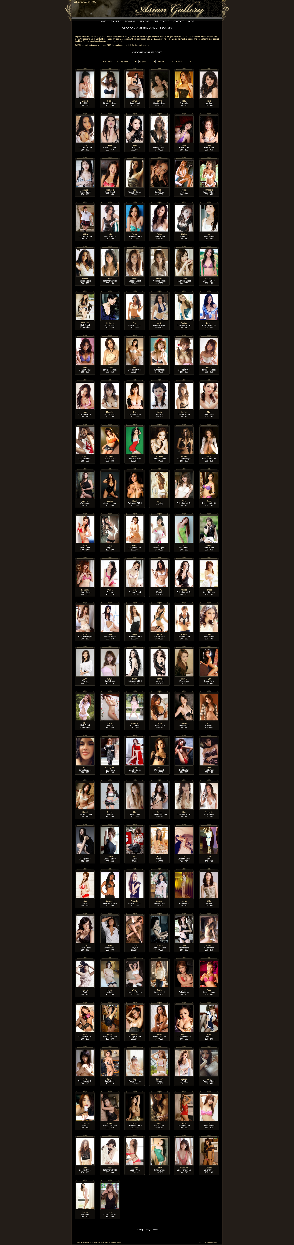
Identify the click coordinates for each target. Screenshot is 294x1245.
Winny (134, 990)
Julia (110, 145)
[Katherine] (109, 428)
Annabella (209, 190)
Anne (110, 279)
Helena (184, 768)
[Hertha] (159, 650)
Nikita (209, 901)
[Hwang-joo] (109, 739)
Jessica (135, 1168)
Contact (178, 21)
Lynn (85, 679)
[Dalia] (85, 1139)
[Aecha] (159, 605)
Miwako (209, 457)
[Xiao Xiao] (85, 294)
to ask (119, 41)
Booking (130, 21)
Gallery (116, 21)
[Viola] (159, 472)
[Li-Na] (109, 961)
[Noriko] (184, 205)
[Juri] (159, 339)
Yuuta (209, 990)
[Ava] (208, 1050)
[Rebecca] (134, 1005)
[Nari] (134, 339)
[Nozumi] (184, 428)
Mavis (134, 279)
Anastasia (209, 812)
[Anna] (159, 1094)
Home (103, 21)
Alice (135, 190)
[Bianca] (208, 1139)
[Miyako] (134, 72)
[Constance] (85, 1094)
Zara (184, 145)
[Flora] (109, 916)
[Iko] (134, 1050)
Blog (191, 21)
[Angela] (159, 872)
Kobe (209, 501)
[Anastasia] (208, 783)
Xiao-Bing (184, 1168)
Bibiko (85, 234)
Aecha (159, 634)
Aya (184, 945)
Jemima (85, 279)
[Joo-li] (208, 828)
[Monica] (109, 472)
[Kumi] (85, 383)
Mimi (159, 768)
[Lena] (134, 739)
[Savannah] (109, 872)
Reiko (208, 145)
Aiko (110, 1168)
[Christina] (109, 294)
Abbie (109, 1123)
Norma (135, 545)
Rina (209, 768)
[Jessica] (134, 1139)
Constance (85, 1123)
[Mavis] (134, 250)
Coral (134, 501)
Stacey (85, 1212)
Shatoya (159, 457)
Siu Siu (184, 679)
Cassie (135, 145)
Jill (184, 857)
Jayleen (159, 945)
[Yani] (134, 828)
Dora (184, 545)
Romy (159, 590)
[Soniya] (159, 1005)
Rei (134, 412)
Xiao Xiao (85, 323)
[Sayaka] (159, 116)
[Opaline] (184, 294)
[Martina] (159, 250)
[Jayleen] (159, 916)
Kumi (85, 412)
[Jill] (184, 828)
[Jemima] (85, 250)
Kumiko (184, 723)
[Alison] (208, 916)
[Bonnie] (85, 72)
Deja (184, 368)
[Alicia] (208, 72)
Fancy (134, 634)
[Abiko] (208, 1005)
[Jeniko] (184, 1050)
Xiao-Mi (110, 1079)
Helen (85, 723)
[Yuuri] (85, 605)
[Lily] (134, 783)
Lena (134, 768)
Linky (110, 234)
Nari (134, 368)
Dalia (85, 1168)
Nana (85, 368)
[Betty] (159, 828)
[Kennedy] (85, 561)
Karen (208, 634)
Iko (134, 1079)
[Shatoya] (159, 428)
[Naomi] (85, 783)
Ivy (209, 234)
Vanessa (209, 279)
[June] (85, 828)
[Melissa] (208, 516)
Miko (135, 590)
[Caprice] (109, 339)
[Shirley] (159, 1139)
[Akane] (184, 250)
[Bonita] (159, 72)
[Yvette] (159, 294)
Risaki (109, 101)
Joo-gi (109, 545)
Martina (159, 279)
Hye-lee (184, 901)
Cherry (184, 634)
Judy (85, 945)
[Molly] (184, 961)
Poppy (110, 1034)
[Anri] (159, 516)
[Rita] (184, 72)
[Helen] (85, 694)
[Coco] (208, 1094)
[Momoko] (109, 383)
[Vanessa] (208, 250)
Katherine (110, 457)
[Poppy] (109, 1005)
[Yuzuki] (109, 650)
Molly (184, 990)
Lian (110, 1212)
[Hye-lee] (184, 872)
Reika (159, 234)
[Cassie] (134, 116)
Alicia (209, 101)
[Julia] (109, 116)
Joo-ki (159, 990)
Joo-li (209, 857)
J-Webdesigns (212, 1242)
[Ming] (85, 1050)
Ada (134, 323)
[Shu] (85, 872)
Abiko (209, 1034)
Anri (159, 545)
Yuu (85, 145)
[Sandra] (85, 428)
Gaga (109, 723)
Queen (159, 812)
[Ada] (134, 294)
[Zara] (184, 116)
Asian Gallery (86, 1242)
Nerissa (209, 590)
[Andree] (184, 561)
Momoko (109, 412)
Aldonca (184, 1034)
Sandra (85, 457)
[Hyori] (208, 650)
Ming (85, 1079)
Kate (184, 1123)
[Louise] (109, 828)
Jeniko (184, 1079)
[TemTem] (159, 1050)
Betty (159, 857)
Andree (184, 590)
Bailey (208, 323)
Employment (161, 21)
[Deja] (184, 339)
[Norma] (134, 516)
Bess (110, 634)
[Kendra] (85, 961)
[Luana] (208, 339)
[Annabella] (208, 161)
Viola (159, 502)
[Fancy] (134, 605)
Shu (85, 901)
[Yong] (85, 516)
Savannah (110, 901)
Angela (159, 901)
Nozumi (184, 457)
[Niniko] (109, 783)
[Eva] (208, 694)
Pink (159, 190)
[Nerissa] (208, 561)
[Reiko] (208, 116)
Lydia (159, 412)
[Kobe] (208, 472)
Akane (184, 279)
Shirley (159, 1168)
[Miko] (134, 561)
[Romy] (159, 561)
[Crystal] (134, 916)
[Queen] (159, 783)
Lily (134, 812)
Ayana (110, 590)
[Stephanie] (109, 161)
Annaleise (134, 457)
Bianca (209, 1168)
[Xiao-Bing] (184, 1139)
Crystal (135, 945)
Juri (159, 368)
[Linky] (109, 205)
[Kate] (184, 1094)
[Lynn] (85, 650)
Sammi (135, 1123)
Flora (110, 945)
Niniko (110, 812)
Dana (134, 679)
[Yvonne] (85, 472)
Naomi (85, 812)
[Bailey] (208, 294)
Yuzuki (110, 679)
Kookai (184, 412)
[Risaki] (109, 72)
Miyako (135, 101)
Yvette (159, 323)
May (209, 412)
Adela (85, 768)
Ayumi (134, 234)
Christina (110, 323)
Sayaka (159, 145)
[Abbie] (109, 1094)
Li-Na (109, 990)
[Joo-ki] (159, 961)
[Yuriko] (184, 161)
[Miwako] (208, 428)
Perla (85, 1034)
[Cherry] (184, 605)
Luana (209, 368)
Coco (209, 1123)
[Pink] (159, 161)
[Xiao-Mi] (109, 1050)
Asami (85, 190)
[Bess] (109, 605)
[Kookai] (184, 383)
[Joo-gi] (109, 516)
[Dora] (184, 516)
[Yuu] (85, 116)
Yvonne (85, 501)
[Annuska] (134, 872)
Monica (110, 501)
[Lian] (109, 1183)
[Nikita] (208, 872)
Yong (85, 545)
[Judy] (85, 916)
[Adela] (85, 739)
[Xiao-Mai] (134, 694)
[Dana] (134, 650)
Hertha (159, 679)
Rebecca (134, 1034)
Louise (110, 857)
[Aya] (184, 916)
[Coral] (134, 472)
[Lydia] (159, 383)
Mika (184, 501)
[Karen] (208, 605)
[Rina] (208, 739)
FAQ (148, 1230)
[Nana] (85, 339)
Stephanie (110, 190)
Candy (159, 723)
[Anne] (109, 250)
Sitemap (139, 1230)
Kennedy (85, 590)
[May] (208, 383)
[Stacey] (85, 1183)
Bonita (159, 101)
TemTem (159, 1079)
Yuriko (184, 190)
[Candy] (159, 694)
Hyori (209, 679)
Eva (209, 723)
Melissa (209, 545)
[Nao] (184, 783)
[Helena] (184, 739)
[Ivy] (208, 205)
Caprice (110, 368)
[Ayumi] (134, 205)
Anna (159, 1123)
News (155, 1230)
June (85, 857)
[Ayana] (109, 561)
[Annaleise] (134, 428)
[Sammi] (134, 1094)
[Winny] (134, 961)
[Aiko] (109, 1139)
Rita (184, 101)
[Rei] (134, 383)
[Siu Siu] (184, 650)
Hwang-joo (109, 768)
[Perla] (85, 1005)
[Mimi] (159, 739)
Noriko (184, 234)
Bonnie (85, 101)
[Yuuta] (208, 961)
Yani (134, 857)
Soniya (159, 1034)
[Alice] (134, 161)
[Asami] (85, 161)
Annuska (134, 901)
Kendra (85, 990)
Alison (208, 945)
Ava (209, 1079)
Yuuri (85, 634)
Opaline (184, 323)
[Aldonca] (184, 1005)
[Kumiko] (184, 694)
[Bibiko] (85, 205)
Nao (184, 812)
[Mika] (184, 472)
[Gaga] (109, 694)
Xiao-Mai (134, 723)
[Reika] (159, 205)
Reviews (144, 21)
